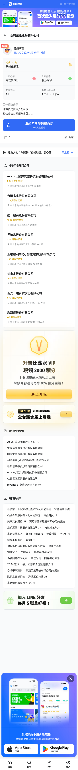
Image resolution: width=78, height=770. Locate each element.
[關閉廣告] (70, 678)
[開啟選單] (4, 4)
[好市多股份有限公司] (39, 278)
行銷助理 (19, 48)
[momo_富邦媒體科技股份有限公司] (39, 181)
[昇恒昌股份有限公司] (39, 239)
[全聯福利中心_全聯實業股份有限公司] (39, 259)
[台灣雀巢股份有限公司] (39, 200)
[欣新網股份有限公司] (39, 317)
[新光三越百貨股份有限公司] (39, 298)
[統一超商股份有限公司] (39, 220)
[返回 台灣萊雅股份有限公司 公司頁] (39, 35)
